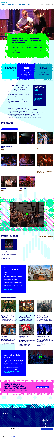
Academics (3, 4)
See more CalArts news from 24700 (42, 298)
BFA (2, 149)
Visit (39, 4)
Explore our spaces (8, 289)
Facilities (36, 97)
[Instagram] (34, 109)
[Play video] (27, 214)
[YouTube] (36, 109)
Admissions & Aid (12, 4)
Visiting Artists (37, 94)
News (42, 4)
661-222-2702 (44, 424)
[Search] (52, 2)
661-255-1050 (44, 421)
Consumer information (19, 416)
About (29, 4)
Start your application (42, 387)
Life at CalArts (21, 4)
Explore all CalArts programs (9, 129)
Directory (3, 416)
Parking (29, 416)
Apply (52, 4)
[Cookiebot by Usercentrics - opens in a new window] (5, 436)
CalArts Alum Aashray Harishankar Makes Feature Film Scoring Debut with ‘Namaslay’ (8, 316)
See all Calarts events (45, 236)
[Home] (4, 2)
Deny (47, 431)
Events (36, 89)
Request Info (48, 4)
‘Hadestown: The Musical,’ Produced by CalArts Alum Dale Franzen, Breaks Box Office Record (27, 316)
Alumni (36, 93)
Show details (13, 436)
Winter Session (37, 100)
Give (44, 4)
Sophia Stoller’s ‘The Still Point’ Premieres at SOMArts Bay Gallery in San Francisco (45, 340)
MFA (38, 148)
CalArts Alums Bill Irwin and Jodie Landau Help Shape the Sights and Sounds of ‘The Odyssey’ (44, 316)
